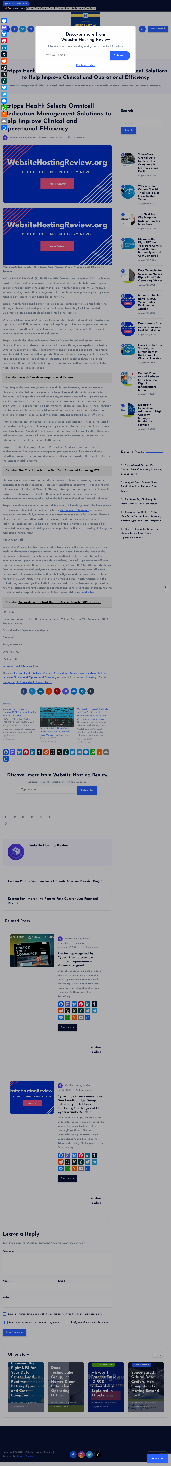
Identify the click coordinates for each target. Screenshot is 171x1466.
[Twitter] (4, 87)
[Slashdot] (4, 81)
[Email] (4, 121)
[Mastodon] (4, 27)
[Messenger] (4, 101)
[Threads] (4, 67)
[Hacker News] (4, 114)
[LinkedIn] (4, 47)
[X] (4, 74)
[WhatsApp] (4, 107)
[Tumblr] (4, 54)
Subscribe (120, 55)
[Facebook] (4, 20)
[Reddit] (4, 61)
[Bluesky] (4, 34)
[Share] (4, 127)
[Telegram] (4, 94)
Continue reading (85, 65)
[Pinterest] (4, 40)
